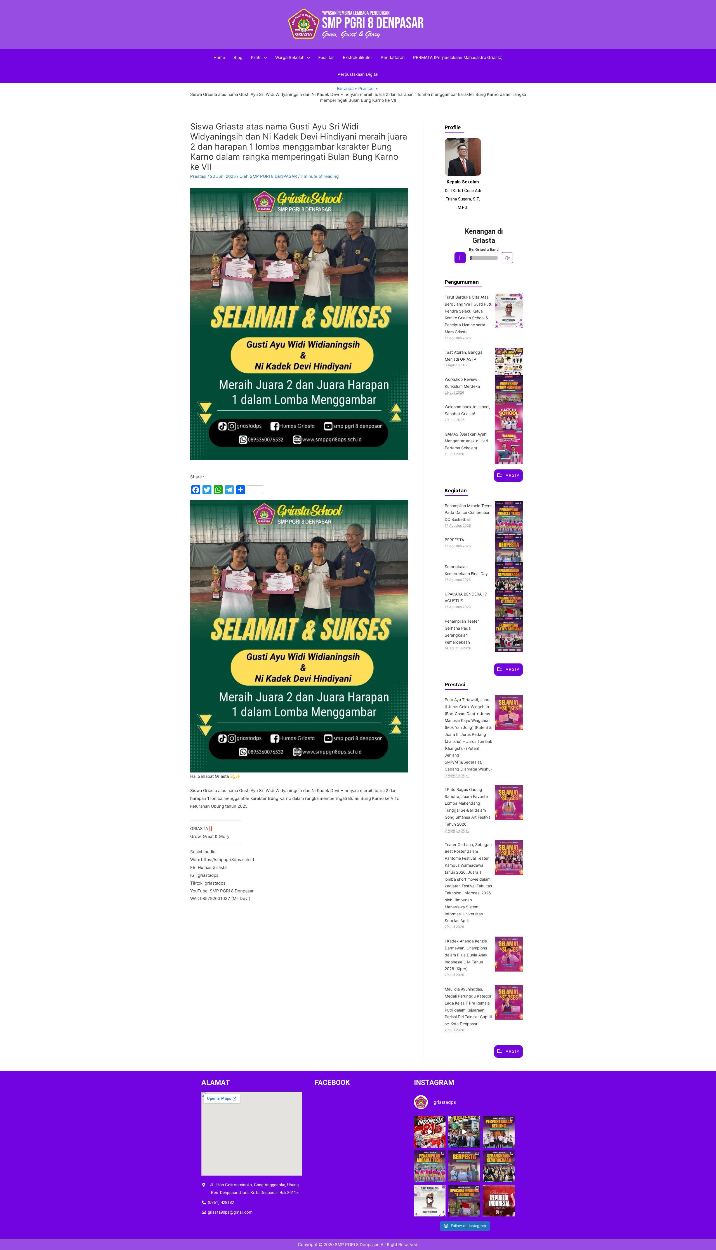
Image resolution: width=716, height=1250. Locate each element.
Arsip (513, 475)
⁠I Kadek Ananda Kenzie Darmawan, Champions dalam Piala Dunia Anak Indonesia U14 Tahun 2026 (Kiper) (466, 955)
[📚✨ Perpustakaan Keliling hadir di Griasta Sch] (464, 1131)
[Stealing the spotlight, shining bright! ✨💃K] (430, 1166)
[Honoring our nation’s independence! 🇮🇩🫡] (464, 1200)
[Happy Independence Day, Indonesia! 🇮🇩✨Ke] (499, 1200)
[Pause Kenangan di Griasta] (460, 257)
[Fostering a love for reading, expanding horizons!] (499, 1131)
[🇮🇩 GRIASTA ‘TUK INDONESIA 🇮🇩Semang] (430, 1131)
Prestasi (198, 176)
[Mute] (507, 257)
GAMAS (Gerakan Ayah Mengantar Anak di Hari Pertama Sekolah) (466, 441)
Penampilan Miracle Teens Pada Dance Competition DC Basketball (468, 512)
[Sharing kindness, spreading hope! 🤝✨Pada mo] (464, 1166)
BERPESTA (454, 539)
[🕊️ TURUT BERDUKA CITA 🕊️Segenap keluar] (430, 1200)
